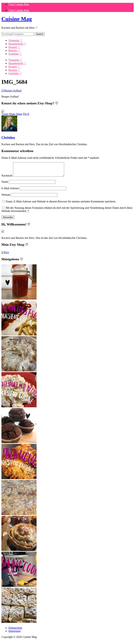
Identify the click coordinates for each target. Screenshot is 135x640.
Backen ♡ (14, 50)
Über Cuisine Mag (18, 4)
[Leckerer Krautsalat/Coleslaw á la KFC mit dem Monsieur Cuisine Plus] (19, 406)
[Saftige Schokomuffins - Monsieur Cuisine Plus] (19, 442)
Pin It (26, 113)
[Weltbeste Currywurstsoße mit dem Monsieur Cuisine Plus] (19, 334)
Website (5, 194)
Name (4, 181)
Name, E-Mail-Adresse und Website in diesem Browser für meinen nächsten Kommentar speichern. (61, 201)
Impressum (14, 630)
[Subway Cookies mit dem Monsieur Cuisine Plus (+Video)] (19, 585)
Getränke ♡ (15, 53)
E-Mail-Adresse (10, 188)
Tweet (4, 113)
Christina (8, 137)
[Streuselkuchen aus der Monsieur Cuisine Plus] (19, 621)
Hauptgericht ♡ (17, 43)
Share (12, 113)
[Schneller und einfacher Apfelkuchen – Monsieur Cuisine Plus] (19, 370)
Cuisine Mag (16, 19)
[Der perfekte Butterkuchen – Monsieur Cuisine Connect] (19, 514)
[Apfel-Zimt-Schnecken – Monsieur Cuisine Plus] (19, 549)
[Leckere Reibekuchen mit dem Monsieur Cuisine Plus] (19, 478)
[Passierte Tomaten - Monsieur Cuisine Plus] (19, 298)
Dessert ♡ (14, 47)
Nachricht (6, 175)
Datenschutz (15, 627)
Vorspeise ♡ (15, 40)
